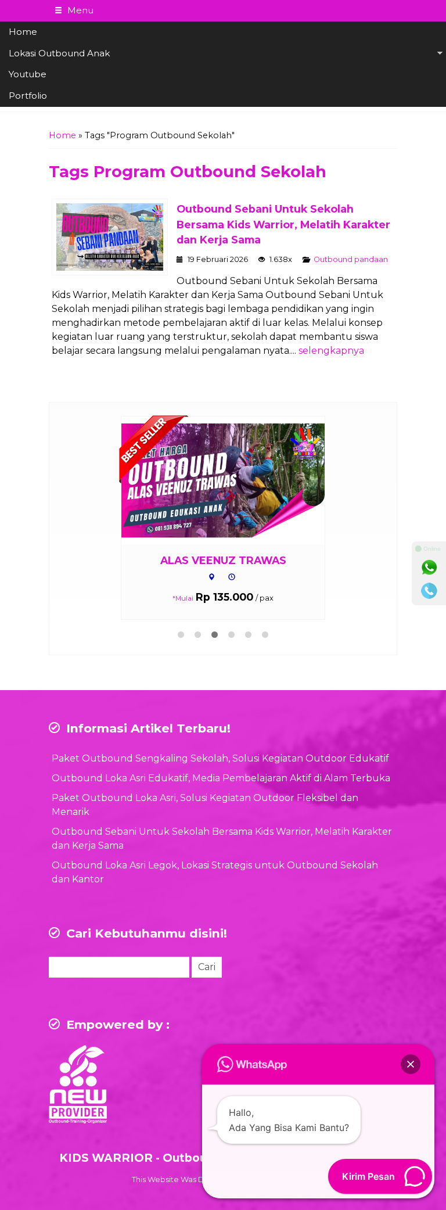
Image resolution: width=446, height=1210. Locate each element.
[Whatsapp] (429, 567)
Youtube (27, 74)
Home (23, 31)
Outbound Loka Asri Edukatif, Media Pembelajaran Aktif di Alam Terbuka (221, 778)
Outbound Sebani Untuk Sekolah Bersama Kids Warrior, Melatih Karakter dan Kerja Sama (283, 224)
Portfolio (28, 95)
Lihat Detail (234, 479)
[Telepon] (429, 590)
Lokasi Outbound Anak (59, 53)
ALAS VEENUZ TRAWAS (223, 560)
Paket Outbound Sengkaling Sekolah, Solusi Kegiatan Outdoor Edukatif (220, 758)
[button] (410, 1064)
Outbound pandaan (351, 259)
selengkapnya (331, 350)
